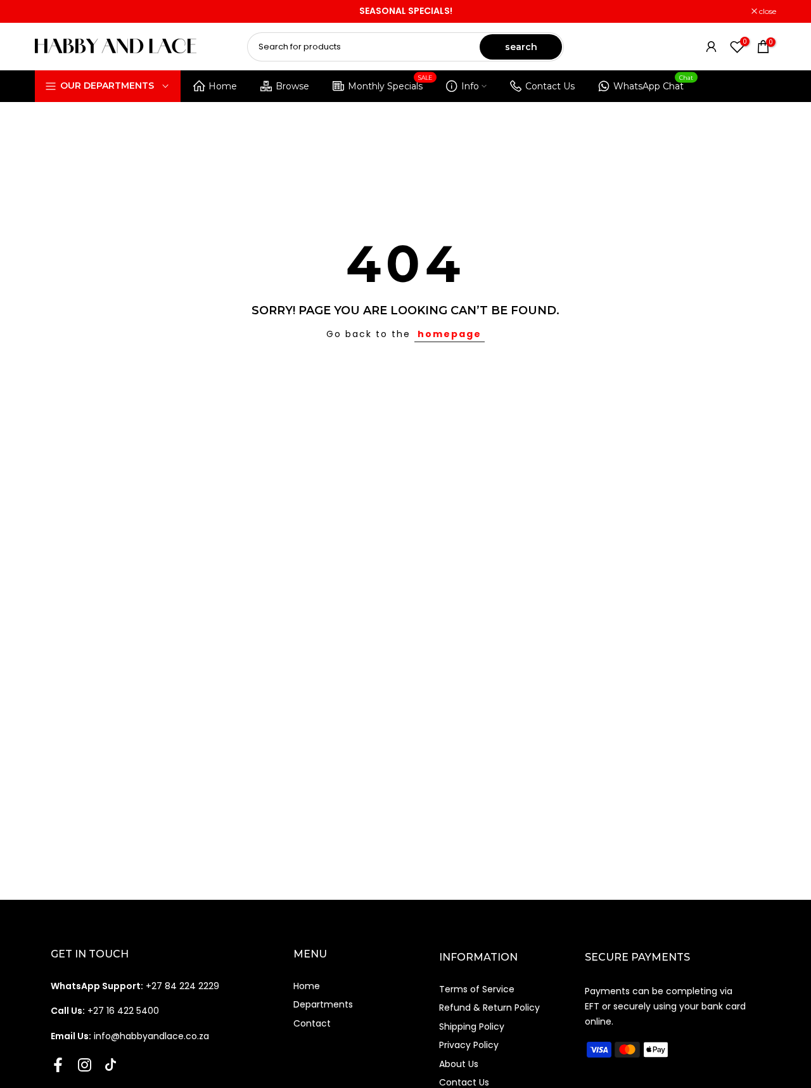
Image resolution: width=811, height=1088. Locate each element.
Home (222, 86)
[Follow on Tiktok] (110, 1064)
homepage (450, 334)
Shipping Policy (471, 1026)
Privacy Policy (469, 1045)
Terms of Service (476, 989)
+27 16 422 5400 (105, 1010)
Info (470, 86)
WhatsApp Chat (653, 84)
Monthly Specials (390, 84)
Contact (312, 1023)
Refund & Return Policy (489, 1007)
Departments (323, 1004)
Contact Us (550, 86)
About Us (458, 1064)
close (50, 11)
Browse (292, 86)
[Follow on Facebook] (58, 1064)
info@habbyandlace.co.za (130, 1036)
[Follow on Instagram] (84, 1064)
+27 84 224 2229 (135, 986)
